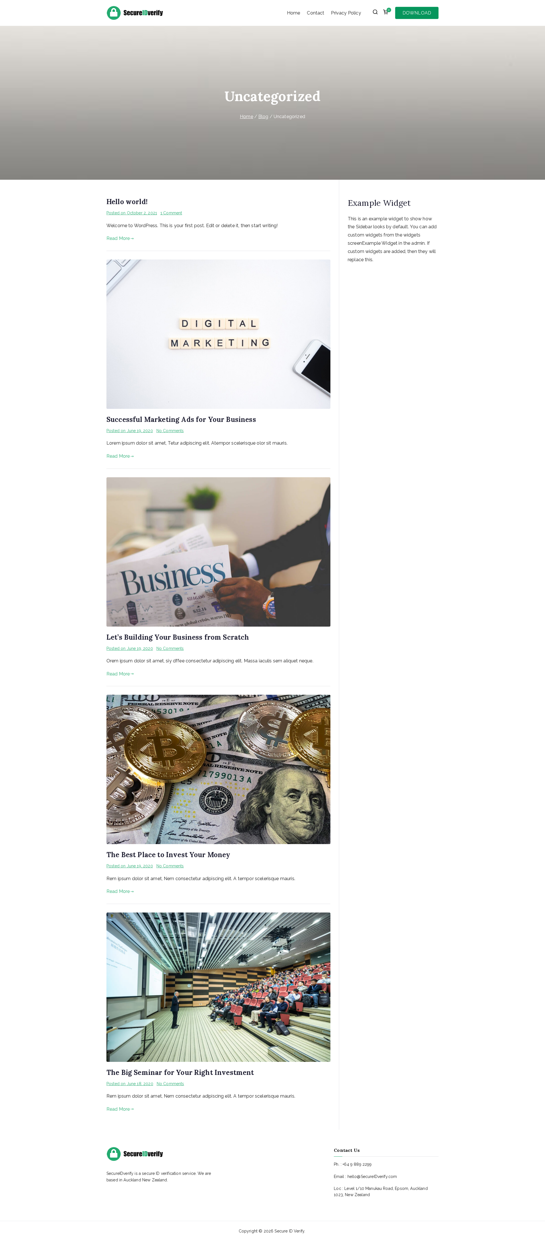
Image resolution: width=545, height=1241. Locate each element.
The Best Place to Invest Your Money (168, 854)
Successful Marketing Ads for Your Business (181, 419)
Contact (315, 13)
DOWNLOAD (417, 13)
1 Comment (171, 213)
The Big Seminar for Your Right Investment (180, 1072)
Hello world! (127, 201)
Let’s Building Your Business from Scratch (177, 637)
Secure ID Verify (289, 1231)
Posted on (131, 213)
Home (293, 13)
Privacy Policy (346, 13)
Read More (118, 238)
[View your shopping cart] (385, 13)
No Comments (170, 430)
